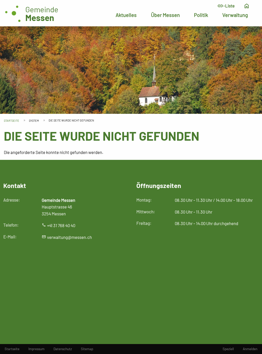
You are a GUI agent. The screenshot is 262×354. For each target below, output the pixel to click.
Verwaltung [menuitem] (235, 15)
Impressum (36, 349)
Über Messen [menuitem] (165, 15)
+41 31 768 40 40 (61, 225)
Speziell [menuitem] (228, 349)
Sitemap (87, 349)
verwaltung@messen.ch (69, 237)
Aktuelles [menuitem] (126, 15)
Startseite (11, 120)
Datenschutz (62, 349)
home (247, 6)
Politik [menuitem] (201, 15)
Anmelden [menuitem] (250, 349)
